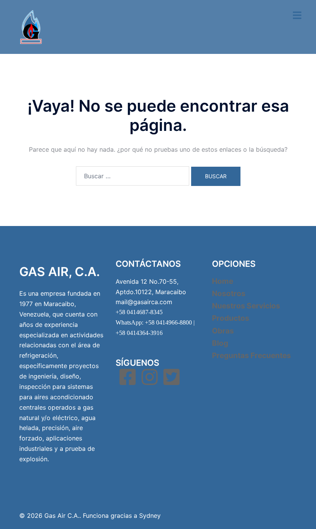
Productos (230, 318)
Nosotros (228, 293)
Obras (223, 330)
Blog (220, 343)
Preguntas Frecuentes (251, 355)
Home (222, 281)
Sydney (150, 515)
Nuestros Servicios (246, 305)
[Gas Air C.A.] (30, 26)
